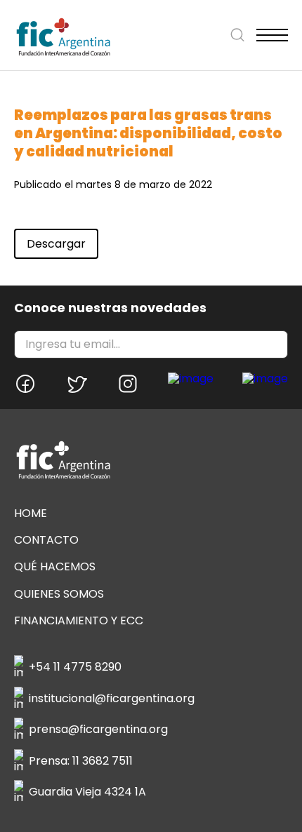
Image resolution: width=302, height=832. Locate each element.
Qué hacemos (55, 566)
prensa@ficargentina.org (98, 729)
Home (30, 513)
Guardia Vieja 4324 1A (87, 792)
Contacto (46, 540)
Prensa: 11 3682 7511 (81, 761)
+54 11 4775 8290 (75, 667)
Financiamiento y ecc (78, 620)
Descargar (56, 244)
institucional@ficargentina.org (112, 698)
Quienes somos (59, 594)
